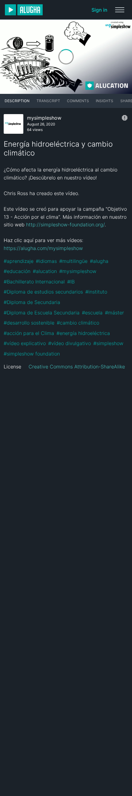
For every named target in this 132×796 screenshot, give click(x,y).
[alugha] (24, 9)
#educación (17, 271)
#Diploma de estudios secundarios (43, 292)
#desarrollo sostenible (29, 323)
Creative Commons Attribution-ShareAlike (77, 366)
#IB (71, 282)
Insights (104, 100)
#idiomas (46, 261)
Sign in (99, 10)
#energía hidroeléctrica (83, 333)
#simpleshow (108, 343)
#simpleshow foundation (32, 354)
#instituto (96, 292)
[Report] (124, 117)
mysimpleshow (44, 118)
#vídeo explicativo (25, 343)
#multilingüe (73, 261)
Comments (78, 100)
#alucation (45, 271)
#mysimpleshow (77, 271)
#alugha (99, 261)
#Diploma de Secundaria (32, 302)
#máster (114, 313)
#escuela (92, 313)
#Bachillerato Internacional (34, 282)
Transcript (48, 100)
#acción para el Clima (29, 333)
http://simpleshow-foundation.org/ (65, 224)
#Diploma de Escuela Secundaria (42, 313)
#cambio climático (78, 323)
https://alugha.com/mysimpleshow (43, 248)
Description (17, 100)
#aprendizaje (18, 261)
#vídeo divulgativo (69, 343)
